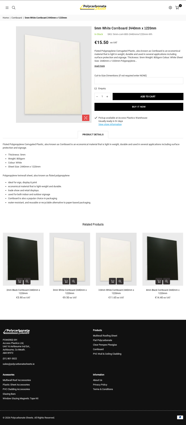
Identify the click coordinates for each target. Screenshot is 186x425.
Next (183, 267)
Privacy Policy (100, 384)
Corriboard (16, 18)
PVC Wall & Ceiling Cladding (107, 353)
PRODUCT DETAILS (93, 134)
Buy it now (139, 106)
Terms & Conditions (103, 389)
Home (6, 18)
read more (99, 66)
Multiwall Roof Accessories (17, 380)
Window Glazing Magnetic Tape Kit (20, 398)
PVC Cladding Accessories (16, 389)
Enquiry (102, 88)
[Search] (13, 7)
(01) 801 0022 (10, 358)
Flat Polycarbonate (102, 340)
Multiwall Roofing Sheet (105, 335)
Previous (3, 267)
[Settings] (170, 7)
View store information (110, 124)
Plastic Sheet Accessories (16, 384)
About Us (97, 380)
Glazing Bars (9, 394)
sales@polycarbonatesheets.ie (19, 364)
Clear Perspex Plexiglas (105, 344)
